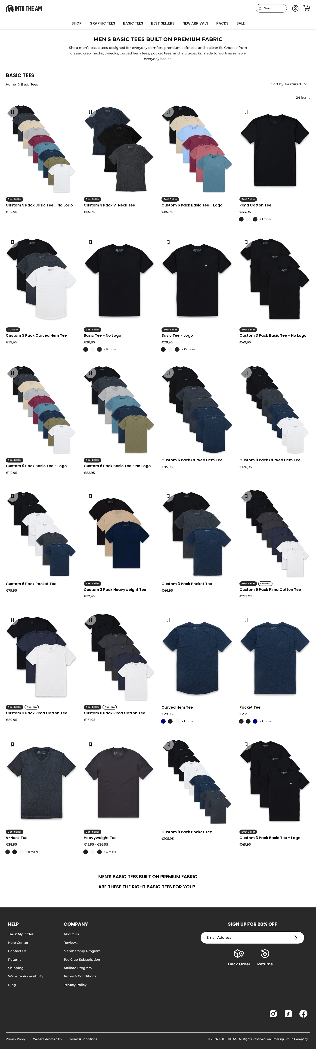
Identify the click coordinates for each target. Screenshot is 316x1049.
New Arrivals (195, 23)
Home (11, 84)
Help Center (18, 943)
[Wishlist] (12, 111)
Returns (14, 959)
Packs (222, 23)
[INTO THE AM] (24, 8)
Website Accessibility (25, 976)
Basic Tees (133, 23)
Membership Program (82, 951)
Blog (12, 985)
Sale (240, 23)
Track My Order (21, 934)
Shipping (16, 968)
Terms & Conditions (80, 976)
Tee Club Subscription (82, 959)
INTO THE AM (227, 1039)
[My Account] (294, 8)
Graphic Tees (102, 23)
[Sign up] (296, 937)
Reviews (70, 943)
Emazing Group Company (290, 1039)
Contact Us (17, 951)
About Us (71, 934)
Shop (76, 23)
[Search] (260, 8)
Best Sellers (163, 23)
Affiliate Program (78, 968)
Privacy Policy (75, 985)
